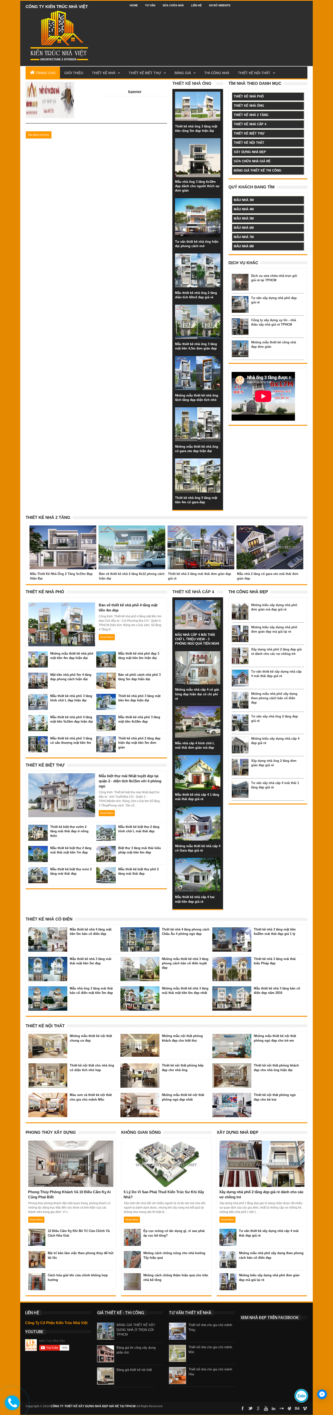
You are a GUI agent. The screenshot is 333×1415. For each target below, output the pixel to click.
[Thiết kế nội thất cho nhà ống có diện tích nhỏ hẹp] (48, 1068)
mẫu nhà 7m (244, 237)
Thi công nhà (216, 73)
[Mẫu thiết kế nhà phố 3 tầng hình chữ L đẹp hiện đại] (38, 699)
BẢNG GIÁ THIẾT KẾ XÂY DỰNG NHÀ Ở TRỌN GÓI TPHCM (136, 1329)
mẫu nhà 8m (244, 246)
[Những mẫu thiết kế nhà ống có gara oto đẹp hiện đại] (198, 412)
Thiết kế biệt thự (145, 73)
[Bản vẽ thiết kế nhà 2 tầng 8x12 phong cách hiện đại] (132, 531)
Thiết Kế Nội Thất (45, 1026)
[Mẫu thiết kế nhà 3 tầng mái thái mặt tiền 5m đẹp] (48, 962)
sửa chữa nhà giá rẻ (252, 161)
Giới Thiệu (73, 73)
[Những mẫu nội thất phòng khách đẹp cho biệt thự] (140, 1039)
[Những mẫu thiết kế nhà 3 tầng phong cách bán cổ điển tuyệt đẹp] (140, 962)
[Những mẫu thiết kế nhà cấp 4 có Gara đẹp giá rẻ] (198, 811)
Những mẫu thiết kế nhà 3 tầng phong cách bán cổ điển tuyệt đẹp (185, 963)
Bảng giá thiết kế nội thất (134, 1370)
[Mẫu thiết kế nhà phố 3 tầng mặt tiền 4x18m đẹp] (106, 720)
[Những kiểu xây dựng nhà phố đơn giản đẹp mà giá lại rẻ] (228, 1278)
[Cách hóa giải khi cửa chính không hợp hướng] (37, 1278)
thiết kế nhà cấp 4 (250, 124)
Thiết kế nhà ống (191, 83)
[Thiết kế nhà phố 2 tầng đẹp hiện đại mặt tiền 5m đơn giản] (106, 741)
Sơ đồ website (219, 5)
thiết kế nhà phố (249, 96)
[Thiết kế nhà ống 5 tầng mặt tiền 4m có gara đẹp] (198, 463)
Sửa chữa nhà (173, 5)
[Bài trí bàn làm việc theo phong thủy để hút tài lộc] (37, 1256)
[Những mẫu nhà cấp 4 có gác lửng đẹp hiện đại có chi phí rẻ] (198, 656)
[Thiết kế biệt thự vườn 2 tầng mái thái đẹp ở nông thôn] (38, 829)
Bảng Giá (183, 73)
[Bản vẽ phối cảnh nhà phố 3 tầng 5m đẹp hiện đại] (106, 677)
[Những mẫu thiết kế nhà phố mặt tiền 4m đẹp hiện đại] (38, 656)
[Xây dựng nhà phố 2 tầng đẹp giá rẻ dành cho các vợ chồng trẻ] (262, 1146)
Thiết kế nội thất (254, 73)
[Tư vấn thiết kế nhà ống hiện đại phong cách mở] (198, 203)
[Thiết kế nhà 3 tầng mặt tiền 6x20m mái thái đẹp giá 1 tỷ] (232, 932)
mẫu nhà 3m (244, 200)
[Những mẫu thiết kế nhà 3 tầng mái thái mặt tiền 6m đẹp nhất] (140, 991)
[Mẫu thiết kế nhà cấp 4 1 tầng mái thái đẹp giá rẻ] (198, 760)
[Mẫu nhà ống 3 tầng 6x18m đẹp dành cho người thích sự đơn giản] (198, 143)
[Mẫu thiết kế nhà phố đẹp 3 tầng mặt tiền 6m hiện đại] (106, 656)
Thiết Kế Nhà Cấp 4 (193, 592)
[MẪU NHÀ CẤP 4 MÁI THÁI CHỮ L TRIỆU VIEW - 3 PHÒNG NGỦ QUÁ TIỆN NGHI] (198, 605)
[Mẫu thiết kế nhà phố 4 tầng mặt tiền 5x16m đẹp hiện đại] (38, 720)
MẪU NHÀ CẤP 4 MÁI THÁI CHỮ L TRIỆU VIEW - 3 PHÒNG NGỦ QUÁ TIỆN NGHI (197, 639)
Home (134, 5)
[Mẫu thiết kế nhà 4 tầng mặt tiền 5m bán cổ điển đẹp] (48, 932)
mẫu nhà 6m (244, 228)
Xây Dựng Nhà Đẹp (237, 1132)
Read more (106, 637)
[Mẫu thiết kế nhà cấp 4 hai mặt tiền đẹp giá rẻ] (198, 863)
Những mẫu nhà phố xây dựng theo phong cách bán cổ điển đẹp (274, 698)
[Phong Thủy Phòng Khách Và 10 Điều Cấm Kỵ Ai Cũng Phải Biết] (71, 1146)
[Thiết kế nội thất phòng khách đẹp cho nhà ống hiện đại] (232, 1068)
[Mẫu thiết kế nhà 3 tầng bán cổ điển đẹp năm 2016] (232, 991)
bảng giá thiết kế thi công (257, 170)
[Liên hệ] (10, 1406)
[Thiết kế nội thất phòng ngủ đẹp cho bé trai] (232, 1098)
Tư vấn (150, 5)
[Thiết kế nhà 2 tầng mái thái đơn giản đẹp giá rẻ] (201, 531)
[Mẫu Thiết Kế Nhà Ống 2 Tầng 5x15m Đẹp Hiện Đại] (63, 531)
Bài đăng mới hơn (38, 134)
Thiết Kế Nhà (103, 73)
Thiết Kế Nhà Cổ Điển (49, 919)
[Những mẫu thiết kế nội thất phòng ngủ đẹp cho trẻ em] (232, 1039)
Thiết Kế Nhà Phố (45, 592)
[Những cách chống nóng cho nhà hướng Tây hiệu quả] (132, 1256)
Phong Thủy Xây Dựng (51, 1132)
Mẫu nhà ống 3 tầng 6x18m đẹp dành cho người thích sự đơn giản (197, 186)
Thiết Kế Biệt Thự (45, 765)
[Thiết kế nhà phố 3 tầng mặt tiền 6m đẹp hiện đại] (106, 699)
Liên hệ (196, 5)
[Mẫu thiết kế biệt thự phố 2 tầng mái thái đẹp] (106, 872)
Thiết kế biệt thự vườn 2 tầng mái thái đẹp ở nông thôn (69, 831)
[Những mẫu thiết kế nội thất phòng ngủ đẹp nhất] (140, 1098)
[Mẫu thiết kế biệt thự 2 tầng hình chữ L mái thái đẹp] (106, 829)
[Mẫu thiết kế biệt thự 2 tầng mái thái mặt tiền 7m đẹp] (38, 851)
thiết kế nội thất (249, 143)
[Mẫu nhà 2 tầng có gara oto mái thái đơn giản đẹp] (270, 531)
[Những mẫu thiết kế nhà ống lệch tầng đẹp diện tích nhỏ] (198, 361)
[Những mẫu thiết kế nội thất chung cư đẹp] (48, 1039)
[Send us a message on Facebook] (322, 1394)
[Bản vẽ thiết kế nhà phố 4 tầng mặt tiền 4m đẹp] (62, 608)
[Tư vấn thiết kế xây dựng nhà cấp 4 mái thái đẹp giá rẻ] (228, 1234)
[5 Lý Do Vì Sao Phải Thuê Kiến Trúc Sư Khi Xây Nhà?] (166, 1146)
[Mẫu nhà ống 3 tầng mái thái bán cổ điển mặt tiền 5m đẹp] (48, 991)
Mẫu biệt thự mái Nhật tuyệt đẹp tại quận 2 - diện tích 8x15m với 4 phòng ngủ (130, 781)
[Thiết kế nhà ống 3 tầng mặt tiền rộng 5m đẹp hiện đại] (198, 96)
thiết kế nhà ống (249, 105)
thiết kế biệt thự (249, 133)
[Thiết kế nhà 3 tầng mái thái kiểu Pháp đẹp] (232, 962)
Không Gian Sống (141, 1132)
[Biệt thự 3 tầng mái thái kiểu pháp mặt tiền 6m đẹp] (106, 851)
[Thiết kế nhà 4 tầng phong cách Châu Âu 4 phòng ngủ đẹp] (140, 932)
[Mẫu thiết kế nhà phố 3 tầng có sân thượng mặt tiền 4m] (38, 741)
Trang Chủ (45, 73)
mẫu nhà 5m (244, 218)
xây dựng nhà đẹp (250, 152)
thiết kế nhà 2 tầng (251, 115)
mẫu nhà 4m (244, 209)
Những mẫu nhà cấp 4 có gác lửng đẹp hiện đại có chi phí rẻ (197, 694)
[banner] (50, 87)
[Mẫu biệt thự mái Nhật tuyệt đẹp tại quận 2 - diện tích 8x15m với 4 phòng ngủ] (62, 779)
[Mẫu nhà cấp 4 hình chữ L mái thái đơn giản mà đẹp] (198, 711)
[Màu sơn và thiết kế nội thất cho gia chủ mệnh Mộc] (48, 1098)
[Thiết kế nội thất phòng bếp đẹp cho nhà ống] (140, 1068)
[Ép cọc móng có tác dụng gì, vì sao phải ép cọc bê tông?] (132, 1234)
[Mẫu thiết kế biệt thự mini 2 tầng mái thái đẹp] (38, 872)
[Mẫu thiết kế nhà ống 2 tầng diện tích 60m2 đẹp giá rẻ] (198, 258)
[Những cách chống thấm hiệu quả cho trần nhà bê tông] (132, 1278)
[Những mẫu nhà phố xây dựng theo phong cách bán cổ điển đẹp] (228, 1256)
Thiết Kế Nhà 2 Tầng (48, 517)
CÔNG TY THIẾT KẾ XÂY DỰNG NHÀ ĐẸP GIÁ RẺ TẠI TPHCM (93, 1406)
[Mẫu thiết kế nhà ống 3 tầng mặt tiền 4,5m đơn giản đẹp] (198, 309)
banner (134, 92)
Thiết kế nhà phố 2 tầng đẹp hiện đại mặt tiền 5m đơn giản (139, 743)
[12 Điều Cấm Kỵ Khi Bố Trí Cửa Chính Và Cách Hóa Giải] (37, 1234)
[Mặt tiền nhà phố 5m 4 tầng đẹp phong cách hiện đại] (38, 677)
